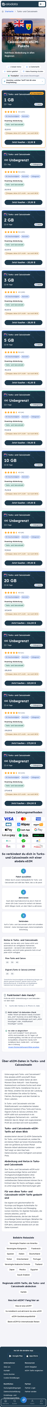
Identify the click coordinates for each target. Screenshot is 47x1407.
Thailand (38, 1264)
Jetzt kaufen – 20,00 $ (23, 262)
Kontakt (7, 1371)
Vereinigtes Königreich (16, 1248)
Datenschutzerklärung (12, 1392)
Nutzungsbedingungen (12, 1388)
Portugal (37, 1259)
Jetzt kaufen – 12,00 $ (23, 142)
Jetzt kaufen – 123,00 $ (23, 683)
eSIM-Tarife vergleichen (34, 1371)
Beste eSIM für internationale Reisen (23, 1322)
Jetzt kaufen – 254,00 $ (23, 803)
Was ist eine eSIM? (23, 1306)
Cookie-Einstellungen (12, 1378)
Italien (21, 1254)
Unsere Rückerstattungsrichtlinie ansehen (23, 1047)
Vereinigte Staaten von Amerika (23, 1243)
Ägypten (34, 1269)
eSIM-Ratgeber (31, 1367)
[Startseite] (10, 4)
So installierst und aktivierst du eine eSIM (24, 1311)
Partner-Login (30, 1388)
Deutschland (34, 1254)
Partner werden (30, 1392)
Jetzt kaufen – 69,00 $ (23, 502)
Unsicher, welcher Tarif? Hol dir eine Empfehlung (21, 81)
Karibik (24, 1292)
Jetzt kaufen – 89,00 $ (23, 563)
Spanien (10, 1254)
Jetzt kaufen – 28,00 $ (23, 322)
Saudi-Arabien (23, 1275)
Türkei (9, 1259)
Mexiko (22, 1269)
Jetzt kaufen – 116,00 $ (23, 623)
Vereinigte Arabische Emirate (17, 1264)
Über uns (7, 1367)
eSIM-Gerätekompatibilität (23, 1316)
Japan (11, 1269)
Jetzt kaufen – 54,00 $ (23, 442)
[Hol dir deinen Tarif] (23, 1400)
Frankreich (35, 1248)
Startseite (9, 11)
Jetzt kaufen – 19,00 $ (23, 202)
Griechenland (22, 1259)
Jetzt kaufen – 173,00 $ (23, 743)
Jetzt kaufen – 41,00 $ (23, 382)
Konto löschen (9, 1374)
